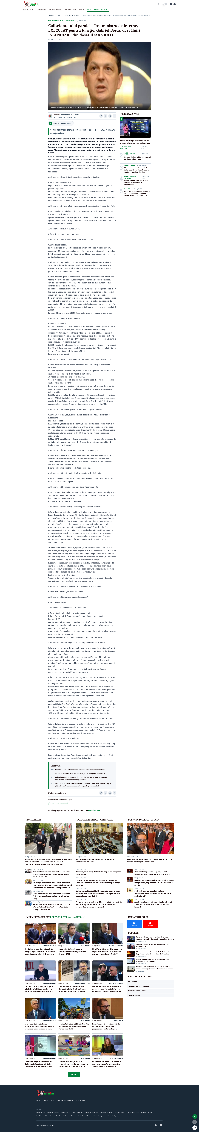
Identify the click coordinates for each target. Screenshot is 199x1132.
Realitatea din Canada (69, 1116)
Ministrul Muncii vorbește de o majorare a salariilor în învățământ (136, 182)
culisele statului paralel (59, 804)
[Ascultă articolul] (194, 1116)
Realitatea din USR (120, 1112)
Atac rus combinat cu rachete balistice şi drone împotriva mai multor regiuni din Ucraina (136, 170)
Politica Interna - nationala (71, 15)
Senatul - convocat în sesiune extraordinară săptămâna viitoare (80, 770)
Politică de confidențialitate (65, 1100)
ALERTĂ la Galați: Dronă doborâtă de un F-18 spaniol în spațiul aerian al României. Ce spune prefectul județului (137, 194)
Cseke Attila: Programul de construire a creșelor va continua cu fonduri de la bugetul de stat (73, 1064)
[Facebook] (171, 4)
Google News (94, 810)
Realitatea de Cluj (111, 1116)
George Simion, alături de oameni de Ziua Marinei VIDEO (137, 158)
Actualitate (128, 189)
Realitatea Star (65, 1112)
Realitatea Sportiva (53, 1112)
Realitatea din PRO (55, 1116)
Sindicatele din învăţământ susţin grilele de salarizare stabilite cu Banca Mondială (73, 1026)
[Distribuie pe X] (114, 116)
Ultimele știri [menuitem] (28, 10)
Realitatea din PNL (146, 1112)
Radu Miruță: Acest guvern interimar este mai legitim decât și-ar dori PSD (72, 951)
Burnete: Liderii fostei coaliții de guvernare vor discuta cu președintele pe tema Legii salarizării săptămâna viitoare (106, 1028)
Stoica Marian (85, 946)
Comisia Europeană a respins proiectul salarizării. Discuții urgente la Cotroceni (152, 873)
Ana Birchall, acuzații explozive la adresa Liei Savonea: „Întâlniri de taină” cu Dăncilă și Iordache (154, 904)
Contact (38, 1100)
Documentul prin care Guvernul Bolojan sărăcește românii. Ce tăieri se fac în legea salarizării (38, 1064)
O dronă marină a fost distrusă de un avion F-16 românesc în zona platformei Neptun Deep (51, 896)
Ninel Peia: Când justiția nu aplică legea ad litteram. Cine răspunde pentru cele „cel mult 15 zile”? (107, 951)
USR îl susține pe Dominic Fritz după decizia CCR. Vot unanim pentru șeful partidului (150, 860)
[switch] (165, 4)
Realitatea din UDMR (70, 115)
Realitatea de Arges (97, 1116)
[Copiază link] (101, 116)
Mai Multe (74, 1074)
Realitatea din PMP (133, 1112)
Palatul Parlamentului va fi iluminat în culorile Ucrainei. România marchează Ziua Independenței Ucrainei (81, 778)
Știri (59, 15)
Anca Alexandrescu (116, 1058)
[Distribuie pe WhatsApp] (110, 116)
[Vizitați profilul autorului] (50, 116)
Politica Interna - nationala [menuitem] (98, 10)
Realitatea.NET (40, 1112)
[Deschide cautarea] (158, 4)
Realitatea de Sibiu (83, 1116)
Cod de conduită (80, 1100)
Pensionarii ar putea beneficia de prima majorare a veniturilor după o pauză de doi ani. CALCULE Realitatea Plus (135, 144)
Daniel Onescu (118, 1021)
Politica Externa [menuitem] (55, 10)
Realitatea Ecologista (92, 1112)
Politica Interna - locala (130, 154)
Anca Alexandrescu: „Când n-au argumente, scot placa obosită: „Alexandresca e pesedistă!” (106, 1064)
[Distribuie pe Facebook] (105, 116)
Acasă (52, 15)
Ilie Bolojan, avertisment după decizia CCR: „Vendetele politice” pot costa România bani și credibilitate (52, 907)
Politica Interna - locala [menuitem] (74, 10)
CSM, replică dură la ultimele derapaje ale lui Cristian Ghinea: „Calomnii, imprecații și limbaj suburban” (72, 990)
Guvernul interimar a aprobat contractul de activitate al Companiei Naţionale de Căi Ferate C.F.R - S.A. (52, 874)
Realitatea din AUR (77, 1112)
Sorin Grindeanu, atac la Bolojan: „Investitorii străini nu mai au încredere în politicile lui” (152, 893)
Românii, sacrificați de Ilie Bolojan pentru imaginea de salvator (80, 773)
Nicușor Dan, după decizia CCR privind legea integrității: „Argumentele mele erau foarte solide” (154, 882)
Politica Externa (129, 165)
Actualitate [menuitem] (41, 10)
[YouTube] (174, 4)
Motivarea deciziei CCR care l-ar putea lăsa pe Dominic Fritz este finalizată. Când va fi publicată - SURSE (106, 990)
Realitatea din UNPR (106, 1112)
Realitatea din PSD (41, 1116)
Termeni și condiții (49, 1100)
